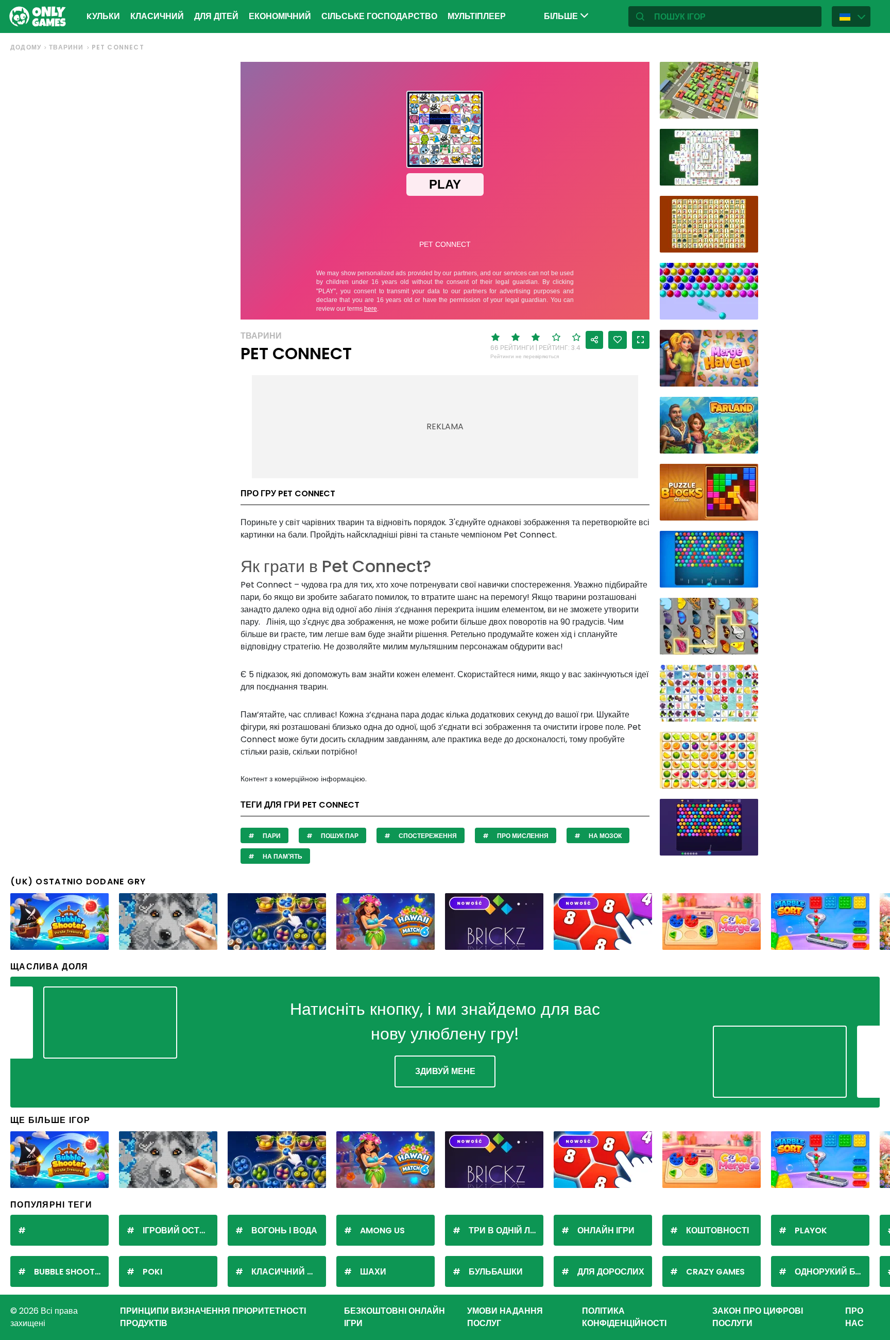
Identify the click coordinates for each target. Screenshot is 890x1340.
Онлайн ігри (606, 1230)
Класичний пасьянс (288, 1272)
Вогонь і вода (284, 1230)
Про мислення (522, 835)
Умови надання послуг (505, 1317)
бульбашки (496, 1272)
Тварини (66, 47)
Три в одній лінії (505, 1230)
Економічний (280, 16)
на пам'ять (281, 856)
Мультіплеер (477, 16)
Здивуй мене (445, 1071)
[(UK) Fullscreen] (640, 340)
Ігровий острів (178, 1230)
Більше (562, 16)
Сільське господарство (379, 16)
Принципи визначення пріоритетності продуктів (213, 1317)
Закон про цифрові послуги (757, 1317)
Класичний (157, 16)
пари (271, 835)
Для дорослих (610, 1272)
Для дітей (216, 16)
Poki (152, 1272)
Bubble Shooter (69, 1272)
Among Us (382, 1230)
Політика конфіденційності (624, 1317)
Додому (25, 47)
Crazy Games (715, 1272)
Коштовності (717, 1230)
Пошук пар (338, 835)
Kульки (103, 16)
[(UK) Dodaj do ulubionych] (617, 340)
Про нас (854, 1317)
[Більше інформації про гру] (743, 106)
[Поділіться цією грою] (594, 340)
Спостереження (427, 835)
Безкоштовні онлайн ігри (394, 1317)
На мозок (604, 835)
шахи (373, 1272)
